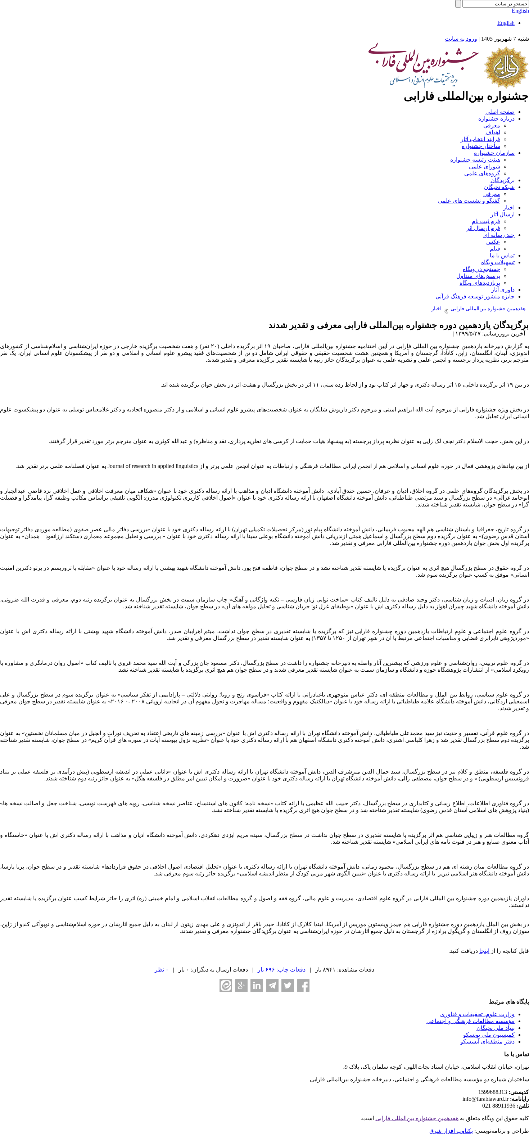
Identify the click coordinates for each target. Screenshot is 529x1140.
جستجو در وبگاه (481, 269)
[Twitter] (287, 985)
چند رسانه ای (499, 235)
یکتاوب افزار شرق (451, 1131)
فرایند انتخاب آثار (480, 139)
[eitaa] (226, 985)
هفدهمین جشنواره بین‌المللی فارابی (416, 1118)
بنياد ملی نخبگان (495, 1028)
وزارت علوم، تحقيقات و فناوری (477, 1014)
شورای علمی (484, 166)
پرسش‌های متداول (478, 276)
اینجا (484, 951)
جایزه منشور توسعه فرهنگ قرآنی (475, 296)
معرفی (491, 125)
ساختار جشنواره (481, 146)
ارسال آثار (502, 214)
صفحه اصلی (500, 112)
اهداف (492, 132)
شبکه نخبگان (499, 187)
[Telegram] (272, 985)
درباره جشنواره (496, 119)
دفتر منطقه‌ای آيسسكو (487, 1041)
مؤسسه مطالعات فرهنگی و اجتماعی (470, 1021)
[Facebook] (303, 985)
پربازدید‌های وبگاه (480, 283)
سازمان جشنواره (494, 153)
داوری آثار (503, 290)
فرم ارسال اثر (483, 228)
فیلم (495, 248)
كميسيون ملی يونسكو (489, 1035)
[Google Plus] (241, 985)
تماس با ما (502, 255)
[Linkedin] (256, 985)
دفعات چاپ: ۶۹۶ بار (282, 969)
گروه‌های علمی (482, 173)
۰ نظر (162, 969)
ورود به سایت (461, 39)
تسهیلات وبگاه (498, 262)
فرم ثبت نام (486, 221)
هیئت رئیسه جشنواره (475, 160)
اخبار (509, 207)
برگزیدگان (502, 180)
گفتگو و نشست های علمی (469, 201)
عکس (493, 242)
